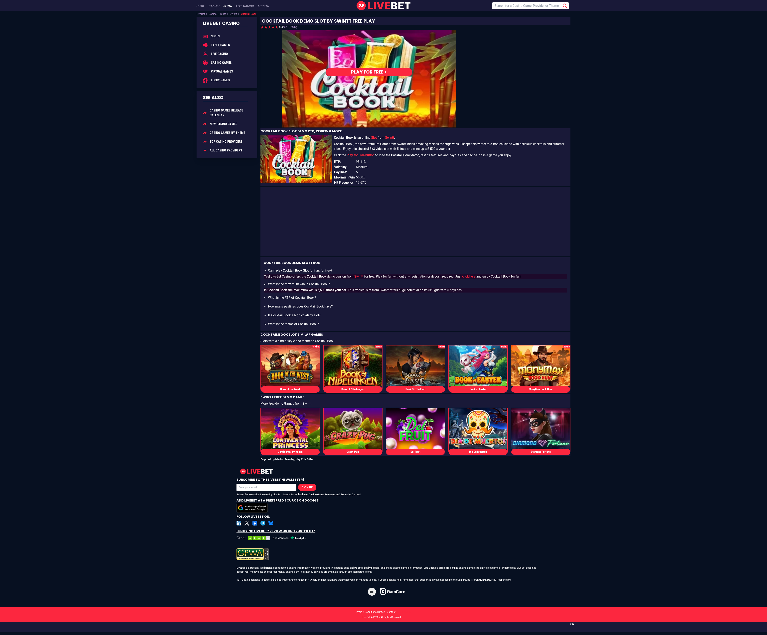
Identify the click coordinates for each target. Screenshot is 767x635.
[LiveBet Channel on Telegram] (262, 523)
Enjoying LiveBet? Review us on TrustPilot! (275, 531)
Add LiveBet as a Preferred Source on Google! (278, 500)
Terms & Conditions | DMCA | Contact (383, 612)
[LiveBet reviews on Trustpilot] (274, 538)
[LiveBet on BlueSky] (270, 523)
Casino (213, 13)
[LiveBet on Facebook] (254, 523)
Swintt (233, 13)
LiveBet (201, 13)
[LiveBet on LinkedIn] (238, 523)
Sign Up (307, 487)
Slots (223, 13)
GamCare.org (482, 579)
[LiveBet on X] (246, 523)
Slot (374, 137)
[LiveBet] (383, 5)
